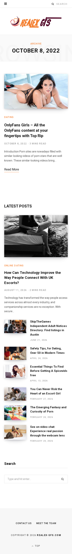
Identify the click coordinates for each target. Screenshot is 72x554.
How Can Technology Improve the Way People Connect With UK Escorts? (32, 277)
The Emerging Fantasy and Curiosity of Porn (48, 409)
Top (37, 546)
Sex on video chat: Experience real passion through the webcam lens (47, 431)
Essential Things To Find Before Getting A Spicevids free (48, 371)
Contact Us (24, 523)
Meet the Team (46, 523)
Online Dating (14, 265)
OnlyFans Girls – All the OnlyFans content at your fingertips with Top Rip (26, 130)
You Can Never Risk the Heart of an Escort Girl (46, 391)
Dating (9, 117)
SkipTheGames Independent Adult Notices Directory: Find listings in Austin (48, 328)
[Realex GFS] (36, 21)
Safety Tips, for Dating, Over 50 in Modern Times (47, 351)
